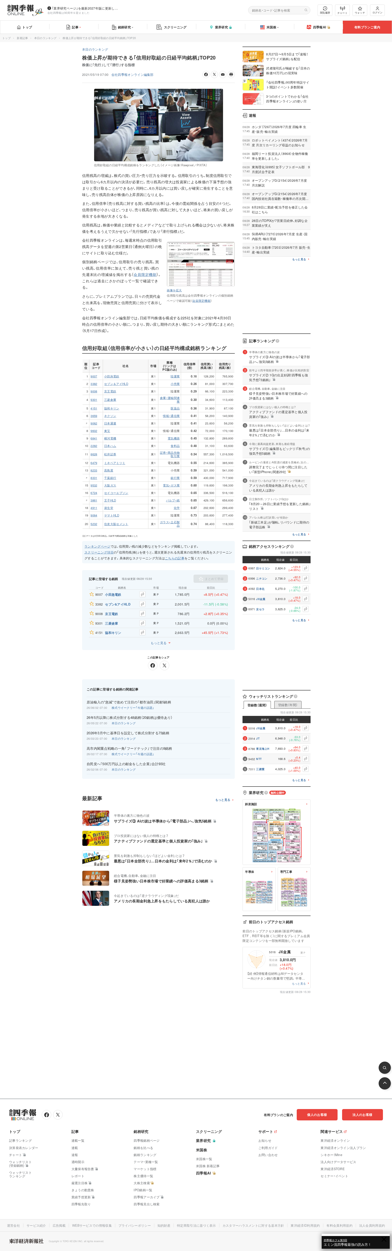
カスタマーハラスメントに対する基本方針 (253, 1225)
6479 (94, 463)
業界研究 (221, 27)
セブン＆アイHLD (116, 384)
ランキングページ (97, 546)
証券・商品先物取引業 (170, 454)
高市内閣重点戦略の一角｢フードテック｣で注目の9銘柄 (129, 748)
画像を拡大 (174, 290)
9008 (94, 391)
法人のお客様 (362, 1114)
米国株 (271, 27)
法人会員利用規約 (372, 1225)
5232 (94, 524)
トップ (27, 27)
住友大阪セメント (116, 524)
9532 (94, 485)
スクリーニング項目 (99, 552)
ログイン (377, 12)
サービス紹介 (36, 1225)
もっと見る (159, 642)
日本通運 (110, 423)
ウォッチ (360, 12)
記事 (75, 27)
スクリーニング (175, 27)
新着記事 (22, 38)
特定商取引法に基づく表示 (196, 1225)
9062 (94, 423)
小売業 (175, 384)
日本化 (260, 589)
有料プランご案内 (367, 27)
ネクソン (110, 416)
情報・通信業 (171, 416)
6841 (94, 438)
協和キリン (111, 408)
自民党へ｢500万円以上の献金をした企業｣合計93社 (126, 764)
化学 (177, 508)
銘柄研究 (124, 27)
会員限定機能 (201, 300)
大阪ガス (110, 485)
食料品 (175, 446)
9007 (94, 376)
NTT (259, 759)
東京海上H (263, 749)
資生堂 (108, 508)
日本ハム (110, 446)
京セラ (260, 609)
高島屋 (108, 470)
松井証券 (110, 454)
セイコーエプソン (116, 493)
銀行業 (175, 478)
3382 (94, 384)
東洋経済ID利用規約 (305, 1225)
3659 (94, 416)
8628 (94, 454)
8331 (94, 478)
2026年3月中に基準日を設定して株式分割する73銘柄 (128, 733)
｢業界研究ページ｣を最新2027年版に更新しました (86, 8)
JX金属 (260, 599)
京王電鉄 (110, 391)
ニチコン (261, 578)
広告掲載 (59, 1225)
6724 (94, 493)
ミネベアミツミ (114, 463)
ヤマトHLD (111, 515)
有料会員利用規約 (339, 1225)
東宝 (107, 431)
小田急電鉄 (111, 376)
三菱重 (260, 769)
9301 (94, 399)
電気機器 (174, 438)
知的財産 (163, 1225)
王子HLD (110, 500)
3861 (94, 500)
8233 (94, 470)
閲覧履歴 (325, 12)
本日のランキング (45, 38)
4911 (94, 508)
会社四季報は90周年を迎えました (68, 13)
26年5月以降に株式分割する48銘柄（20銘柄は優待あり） (130, 717)
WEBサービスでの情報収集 (92, 1225)
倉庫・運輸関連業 (170, 400)
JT (258, 738)
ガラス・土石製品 (170, 524)
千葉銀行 (110, 478)
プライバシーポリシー (134, 1225)
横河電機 (110, 438)
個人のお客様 (317, 1114)
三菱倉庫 (110, 399)
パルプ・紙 (173, 500)
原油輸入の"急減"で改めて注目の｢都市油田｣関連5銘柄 (129, 702)
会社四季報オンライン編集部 (132, 74)
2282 (94, 446)
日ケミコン (263, 568)
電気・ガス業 (171, 485)
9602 (94, 431)
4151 (94, 408)
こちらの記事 (174, 558)
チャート (342, 13)
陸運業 (175, 376)
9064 (94, 515)
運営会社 (13, 1225)
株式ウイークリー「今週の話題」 (133, 707)
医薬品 (175, 408)
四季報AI (319, 27)
